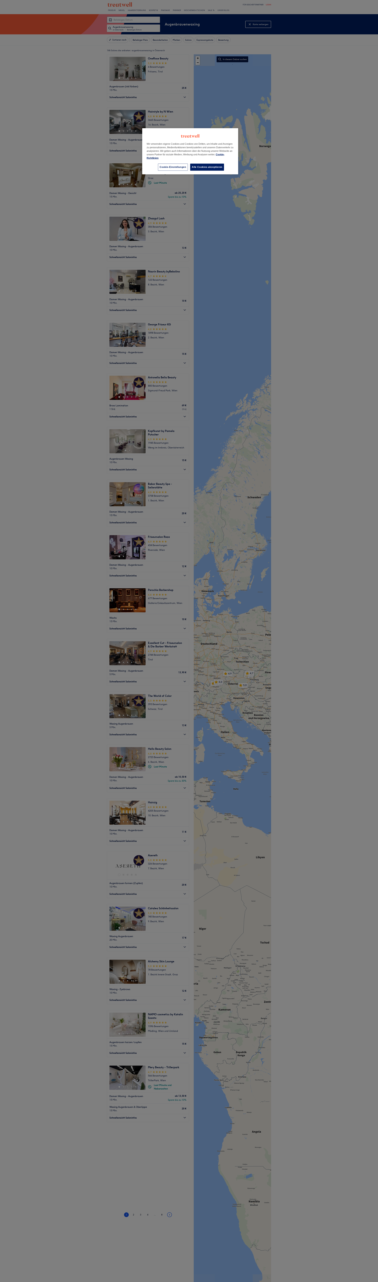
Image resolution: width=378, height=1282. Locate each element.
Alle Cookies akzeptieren (207, 167)
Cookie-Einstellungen (173, 167)
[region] (190, 151)
